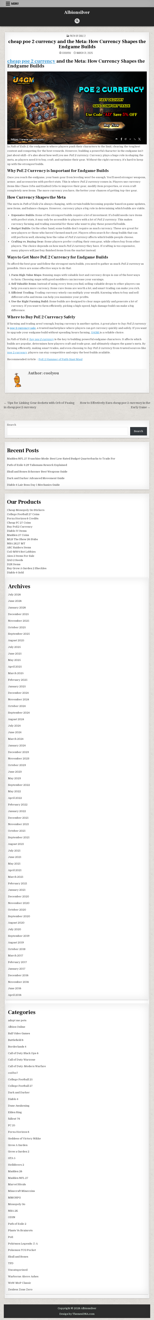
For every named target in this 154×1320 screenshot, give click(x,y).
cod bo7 (13, 1072)
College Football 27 (20, 1085)
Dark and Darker (19, 1092)
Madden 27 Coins (18, 535)
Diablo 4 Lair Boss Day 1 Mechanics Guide (33, 484)
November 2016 (18, 981)
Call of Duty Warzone (21, 1059)
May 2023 (14, 778)
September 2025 (19, 633)
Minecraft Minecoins (21, 1190)
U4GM (95, 332)
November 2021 (18, 824)
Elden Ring (15, 1112)
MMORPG (14, 1197)
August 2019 (16, 942)
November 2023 (18, 758)
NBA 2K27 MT (16, 543)
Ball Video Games (19, 1033)
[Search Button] (77, 20)
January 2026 (17, 607)
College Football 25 (20, 1079)
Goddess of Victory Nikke (24, 1138)
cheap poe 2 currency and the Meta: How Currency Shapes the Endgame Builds (77, 44)
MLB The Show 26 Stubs (22, 539)
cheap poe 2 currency (31, 61)
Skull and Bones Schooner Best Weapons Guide (37, 471)
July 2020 (14, 929)
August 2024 (16, 719)
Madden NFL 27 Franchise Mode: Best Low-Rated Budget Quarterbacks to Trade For (61, 458)
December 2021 (18, 817)
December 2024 (18, 692)
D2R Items (13, 564)
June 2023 (15, 771)
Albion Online (16, 1026)
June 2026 (15, 600)
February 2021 (17, 883)
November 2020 (18, 903)
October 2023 (17, 765)
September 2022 (19, 784)
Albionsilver (77, 12)
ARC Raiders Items (19, 547)
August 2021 (16, 843)
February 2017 (17, 962)
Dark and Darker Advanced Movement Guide (36, 478)
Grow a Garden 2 (18, 1151)
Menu (15, 3)
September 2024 (19, 712)
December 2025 (18, 614)
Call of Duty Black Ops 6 (23, 1053)
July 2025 (14, 646)
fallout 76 (14, 1118)
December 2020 (18, 896)
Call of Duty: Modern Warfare (27, 1066)
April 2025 (15, 666)
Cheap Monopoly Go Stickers (26, 510)
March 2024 (15, 738)
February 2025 (17, 679)
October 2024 (17, 706)
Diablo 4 (13, 1099)
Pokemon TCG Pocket (22, 1250)
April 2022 (15, 797)
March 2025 (16, 673)
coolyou (66, 53)
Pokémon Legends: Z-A (23, 1243)
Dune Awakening (18, 1105)
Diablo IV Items (17, 530)
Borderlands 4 (17, 1046)
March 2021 (15, 876)
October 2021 (16, 830)
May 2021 (14, 863)
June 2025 (15, 653)
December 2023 (18, 752)
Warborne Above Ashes (23, 1276)
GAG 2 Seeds (15, 560)
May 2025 (14, 660)
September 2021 (18, 837)
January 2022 (17, 811)
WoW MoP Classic (19, 1282)
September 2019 (18, 935)
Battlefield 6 (15, 1040)
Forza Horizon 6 (18, 1131)
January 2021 (16, 889)
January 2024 (17, 745)
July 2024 (14, 725)
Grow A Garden (17, 1145)
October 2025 (17, 627)
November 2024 (18, 699)
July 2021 (14, 850)
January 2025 (17, 686)
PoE (10, 1237)
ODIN (11, 1217)
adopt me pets (17, 1020)
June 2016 (14, 988)
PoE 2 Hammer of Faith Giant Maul (60, 359)
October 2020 (17, 909)
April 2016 (14, 994)
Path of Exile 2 (78, 35)
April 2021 (14, 870)
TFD (10, 1263)
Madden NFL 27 (18, 1177)
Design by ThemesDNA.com (76, 1314)
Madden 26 (15, 1171)
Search (11, 424)
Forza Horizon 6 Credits (22, 518)
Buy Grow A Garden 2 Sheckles (27, 568)
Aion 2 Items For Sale (20, 555)
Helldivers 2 (16, 1164)
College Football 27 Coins (23, 514)
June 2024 (14, 732)
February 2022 (17, 804)
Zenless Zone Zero (20, 1289)
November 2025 (18, 620)
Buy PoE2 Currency (19, 526)
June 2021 (14, 857)
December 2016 (18, 975)
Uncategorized (17, 1269)
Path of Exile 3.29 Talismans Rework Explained (37, 464)
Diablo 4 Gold (15, 572)
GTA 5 (11, 1158)
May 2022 (14, 791)
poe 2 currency (17, 352)
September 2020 (19, 916)
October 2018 (16, 949)
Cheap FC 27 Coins (19, 522)
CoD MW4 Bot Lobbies (21, 551)
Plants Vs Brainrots (20, 1230)
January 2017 (16, 968)
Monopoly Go (16, 1204)
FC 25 (11, 1125)
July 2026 (14, 594)
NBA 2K (13, 1210)
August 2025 (16, 640)
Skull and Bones (18, 1256)
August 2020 (16, 922)
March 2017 (15, 955)
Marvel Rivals (17, 1184)
